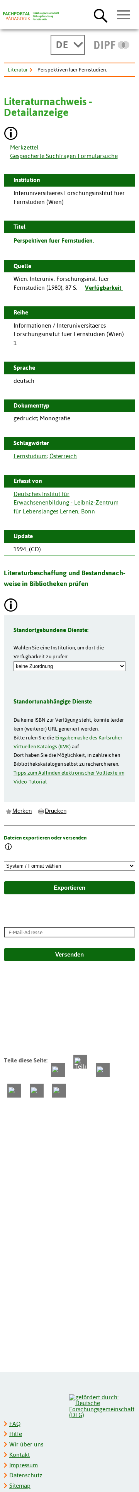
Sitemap (20, 1485)
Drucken (55, 811)
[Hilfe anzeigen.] (11, 134)
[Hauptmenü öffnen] (123, 15)
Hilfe (15, 1434)
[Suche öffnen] (100, 15)
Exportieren (69, 888)
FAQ (14, 1424)
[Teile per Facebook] (58, 1070)
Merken (22, 811)
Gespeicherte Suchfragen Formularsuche (64, 156)
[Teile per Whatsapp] (103, 1070)
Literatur (18, 69)
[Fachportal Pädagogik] (31, 16)
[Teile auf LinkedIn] (14, 1091)
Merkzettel (24, 147)
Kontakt (19, 1454)
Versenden (69, 955)
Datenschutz (25, 1475)
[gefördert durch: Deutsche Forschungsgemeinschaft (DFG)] (101, 1405)
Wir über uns (26, 1444)
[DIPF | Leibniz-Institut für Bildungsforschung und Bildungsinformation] (111, 45)
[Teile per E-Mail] (37, 1091)
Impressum (23, 1465)
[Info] (8, 847)
